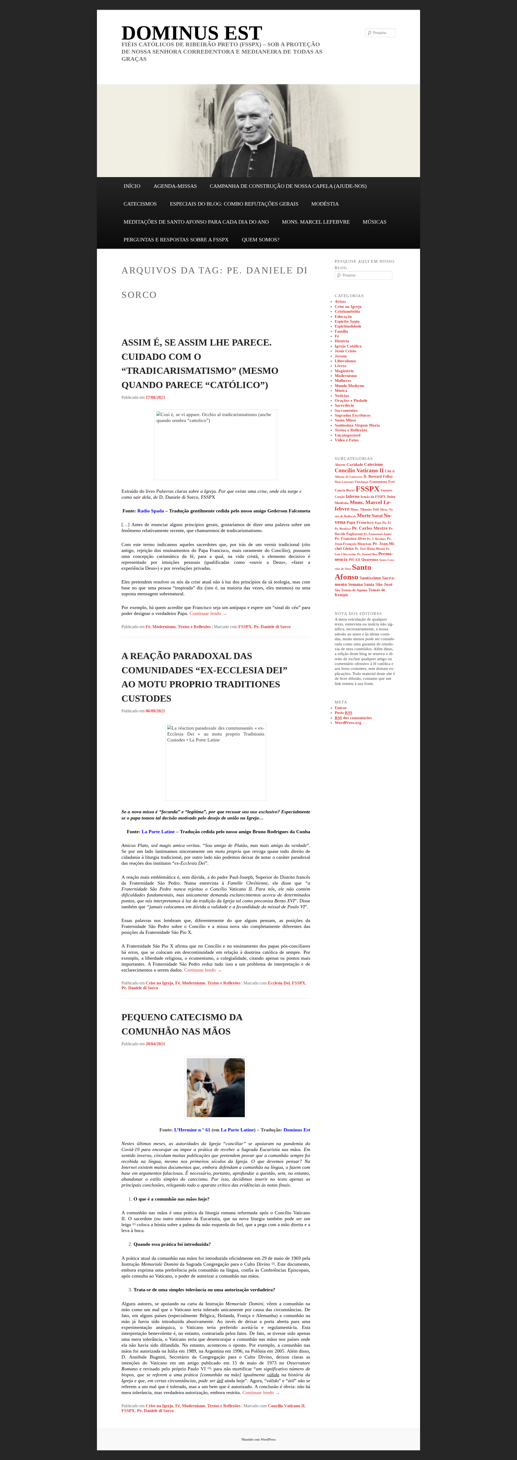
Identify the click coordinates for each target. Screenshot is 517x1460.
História (342, 341)
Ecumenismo (378, 482)
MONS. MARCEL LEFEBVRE (316, 222)
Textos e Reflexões (194, 626)
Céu (388, 471)
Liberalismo (345, 361)
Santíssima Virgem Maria (357, 425)
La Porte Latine (158, 831)
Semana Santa (361, 584)
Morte (364, 515)
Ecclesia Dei (279, 983)
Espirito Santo (347, 321)
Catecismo (373, 464)
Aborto (340, 465)
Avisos (340, 301)
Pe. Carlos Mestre (370, 528)
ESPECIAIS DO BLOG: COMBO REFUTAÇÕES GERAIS (234, 204)
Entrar (341, 708)
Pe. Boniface (343, 528)
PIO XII (354, 560)
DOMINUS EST (191, 33)
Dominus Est (297, 1129)
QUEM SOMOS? (261, 239)
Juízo (391, 496)
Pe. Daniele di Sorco (272, 626)
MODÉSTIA (325, 204)
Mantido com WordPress (259, 1439)
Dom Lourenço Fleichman (351, 481)
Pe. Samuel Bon (367, 554)
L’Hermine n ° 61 (192, 1129)
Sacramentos (346, 410)
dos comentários (353, 718)
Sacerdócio (344, 405)
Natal (377, 515)
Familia (341, 331)
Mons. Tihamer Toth (365, 509)
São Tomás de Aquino (351, 590)
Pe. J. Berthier (376, 538)
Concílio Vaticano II (286, 1405)
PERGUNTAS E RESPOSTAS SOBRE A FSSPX (176, 239)
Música (341, 390)
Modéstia (342, 503)
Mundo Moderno (349, 386)
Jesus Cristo (345, 351)
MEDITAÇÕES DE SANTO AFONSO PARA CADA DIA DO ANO (196, 222)
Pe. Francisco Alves (350, 538)
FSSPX (245, 626)
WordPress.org (348, 722)
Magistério (344, 371)
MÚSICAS (374, 222)
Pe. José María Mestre (370, 549)
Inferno (352, 496)
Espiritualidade (348, 326)
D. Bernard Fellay (378, 476)
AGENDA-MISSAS (175, 186)
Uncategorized (347, 435)
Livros (340, 366)
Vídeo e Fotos (347, 440)
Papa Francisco (360, 522)
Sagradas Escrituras (353, 415)
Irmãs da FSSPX (373, 497)
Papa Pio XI (383, 522)
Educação (343, 316)
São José (384, 584)
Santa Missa (345, 420)
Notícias (342, 395)
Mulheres (343, 380)
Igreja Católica (348, 346)
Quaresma (369, 560)
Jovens (341, 356)
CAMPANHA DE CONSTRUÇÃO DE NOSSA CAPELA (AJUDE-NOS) (288, 186)
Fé (148, 626)
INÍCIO (132, 186)
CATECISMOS (140, 204)
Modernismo (164, 626)
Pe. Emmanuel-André (378, 534)
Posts (343, 712)
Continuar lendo (208, 613)
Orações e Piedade (351, 400)
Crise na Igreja (159, 983)
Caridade (355, 464)
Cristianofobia (347, 311)
